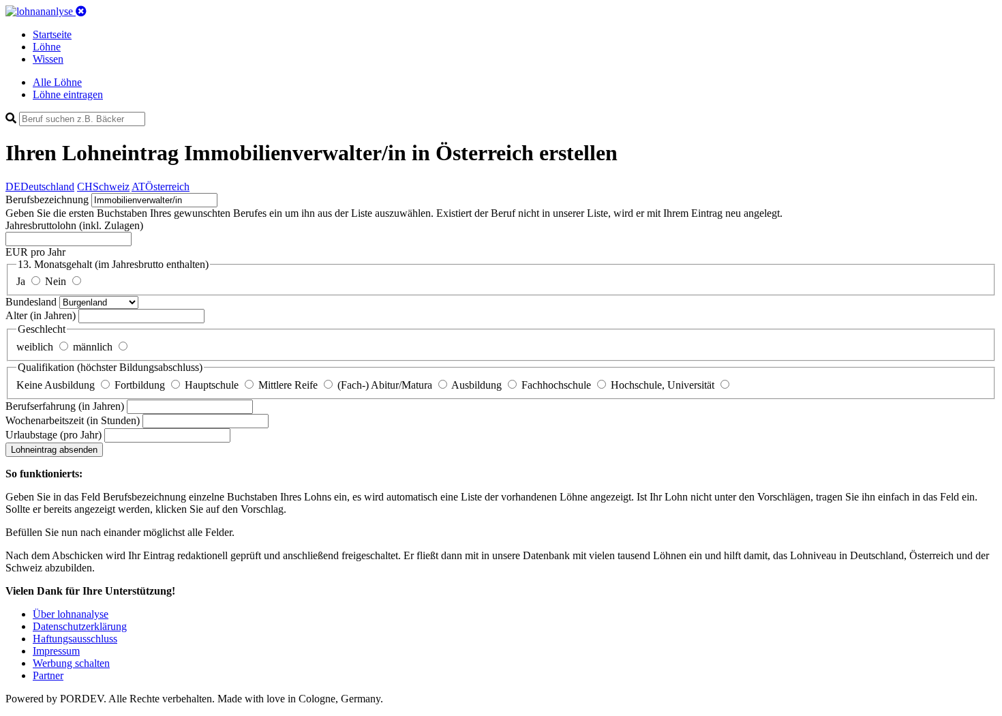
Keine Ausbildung (56, 385)
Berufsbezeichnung (47, 199)
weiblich (36, 347)
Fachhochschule (557, 385)
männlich (94, 347)
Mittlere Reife (289, 385)
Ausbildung (477, 385)
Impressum (56, 651)
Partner (48, 675)
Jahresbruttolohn (74, 225)
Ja (22, 281)
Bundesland (32, 302)
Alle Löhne (57, 82)
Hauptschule (213, 385)
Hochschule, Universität (664, 385)
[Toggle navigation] (81, 11)
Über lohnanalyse (70, 614)
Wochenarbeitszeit (72, 420)
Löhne (47, 47)
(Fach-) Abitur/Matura (386, 385)
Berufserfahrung (64, 406)
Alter (40, 315)
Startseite (52, 34)
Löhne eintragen (68, 94)
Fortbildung (141, 385)
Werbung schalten (71, 663)
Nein (57, 281)
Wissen (48, 59)
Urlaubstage (53, 435)
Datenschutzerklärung (80, 626)
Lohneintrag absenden (54, 450)
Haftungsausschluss (75, 638)
